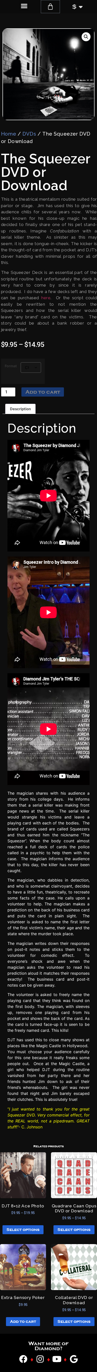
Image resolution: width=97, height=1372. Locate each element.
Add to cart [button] (23, 1321)
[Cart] (50, 6)
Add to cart (42, 392)
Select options (23, 1229)
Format (11, 366)
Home (8, 134)
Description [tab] (20, 409)
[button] (24, 5)
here (45, 297)
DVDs (29, 134)
